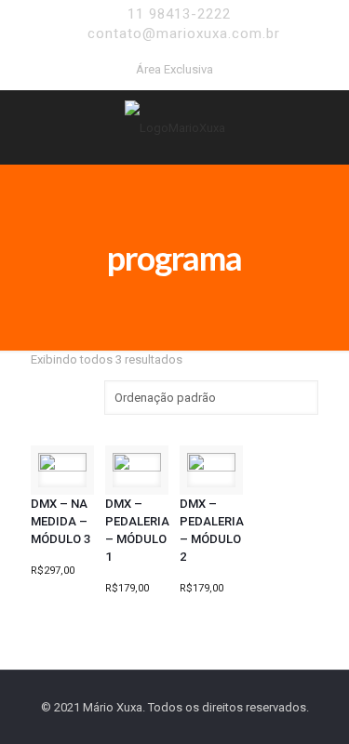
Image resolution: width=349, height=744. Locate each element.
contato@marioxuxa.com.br (183, 33)
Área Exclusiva (174, 69)
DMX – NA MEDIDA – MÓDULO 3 (60, 521)
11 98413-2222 (179, 14)
